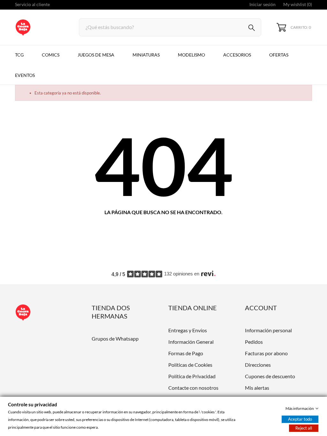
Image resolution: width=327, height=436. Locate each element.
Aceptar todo (300, 419)
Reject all (303, 428)
